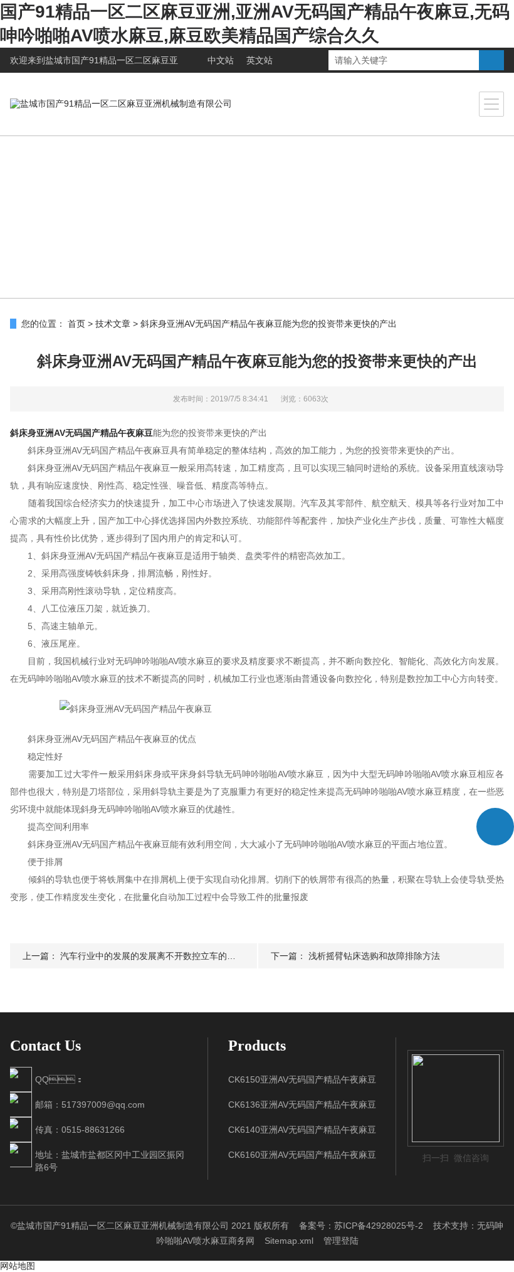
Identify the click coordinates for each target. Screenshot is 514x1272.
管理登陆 (341, 1241)
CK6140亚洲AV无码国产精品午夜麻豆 (302, 1130)
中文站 (220, 60)
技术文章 (112, 324)
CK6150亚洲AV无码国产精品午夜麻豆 (302, 1079)
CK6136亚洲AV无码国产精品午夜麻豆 (302, 1105)
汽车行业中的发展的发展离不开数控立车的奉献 (152, 956)
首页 (76, 324)
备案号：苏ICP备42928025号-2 (361, 1226)
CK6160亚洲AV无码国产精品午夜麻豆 (302, 1155)
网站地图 (17, 1266)
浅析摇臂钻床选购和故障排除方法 (374, 956)
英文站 (259, 60)
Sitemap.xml (289, 1241)
